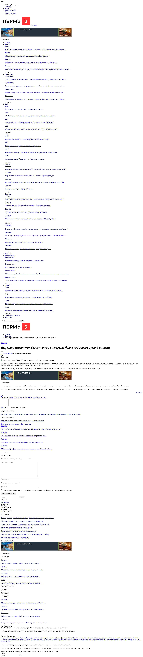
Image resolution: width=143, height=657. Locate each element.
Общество (8, 224)
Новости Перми (66, 639)
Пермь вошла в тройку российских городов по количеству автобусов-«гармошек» (32, 129)
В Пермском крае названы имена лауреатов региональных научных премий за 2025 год (34, 92)
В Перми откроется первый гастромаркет (14, 537)
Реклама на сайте (10, 13)
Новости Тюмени (55, 638)
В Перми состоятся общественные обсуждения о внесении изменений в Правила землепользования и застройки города (40, 414)
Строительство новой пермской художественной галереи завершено (27, 205)
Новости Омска (127, 638)
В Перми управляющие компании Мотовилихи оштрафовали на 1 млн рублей (31, 152)
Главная (7, 42)
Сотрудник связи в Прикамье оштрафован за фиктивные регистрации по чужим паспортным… (36, 280)
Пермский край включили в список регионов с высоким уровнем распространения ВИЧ (34, 182)
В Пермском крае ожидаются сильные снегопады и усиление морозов (28, 249)
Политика (8, 254)
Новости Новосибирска (70, 638)
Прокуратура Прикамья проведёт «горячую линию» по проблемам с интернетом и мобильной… (37, 229)
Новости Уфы (12, 639)
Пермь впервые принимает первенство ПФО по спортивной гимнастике (29, 310)
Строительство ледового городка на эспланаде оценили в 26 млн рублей (25, 524)
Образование (9, 74)
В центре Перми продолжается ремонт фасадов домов (23, 146)
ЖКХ (6, 134)
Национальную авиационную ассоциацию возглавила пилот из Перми (28, 297)
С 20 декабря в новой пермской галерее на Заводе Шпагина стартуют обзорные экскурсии (35, 199)
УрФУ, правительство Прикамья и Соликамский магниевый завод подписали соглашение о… (36, 79)
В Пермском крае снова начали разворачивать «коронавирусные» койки (25, 534)
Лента (7, 8)
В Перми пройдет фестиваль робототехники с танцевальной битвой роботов (30, 219)
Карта (7, 12)
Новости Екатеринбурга (99, 638)
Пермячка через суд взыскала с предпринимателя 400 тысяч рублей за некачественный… (34, 86)
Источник (139, 392)
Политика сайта (10, 10)
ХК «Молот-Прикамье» (12, 315)
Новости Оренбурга (26, 638)
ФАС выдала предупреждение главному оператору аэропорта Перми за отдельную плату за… (36, 235)
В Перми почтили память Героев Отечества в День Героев (24, 242)
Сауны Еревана (130, 639)
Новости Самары (24, 639)
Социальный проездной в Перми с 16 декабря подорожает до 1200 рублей (29, 122)
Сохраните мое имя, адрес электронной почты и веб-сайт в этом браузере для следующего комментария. (37, 490)
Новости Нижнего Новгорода (82, 639)
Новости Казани (84, 638)
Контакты (8, 6)
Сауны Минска (98, 639)
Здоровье (8, 164)
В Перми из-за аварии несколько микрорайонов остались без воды (27, 139)
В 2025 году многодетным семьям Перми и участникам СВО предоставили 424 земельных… (36, 49)
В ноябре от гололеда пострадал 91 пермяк (19, 189)
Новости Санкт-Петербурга (10, 638)
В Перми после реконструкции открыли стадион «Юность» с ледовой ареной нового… (34, 290)
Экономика (8, 317)
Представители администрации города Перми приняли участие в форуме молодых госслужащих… (38, 69)
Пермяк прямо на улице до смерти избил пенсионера (18, 531)
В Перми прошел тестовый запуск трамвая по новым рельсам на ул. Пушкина (31, 62)
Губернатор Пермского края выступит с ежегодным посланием (22, 521)
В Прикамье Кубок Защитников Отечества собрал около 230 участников (29, 304)
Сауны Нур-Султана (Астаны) (114, 639)
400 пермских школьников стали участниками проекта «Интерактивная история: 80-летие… (35, 99)
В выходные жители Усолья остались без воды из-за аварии (24, 159)
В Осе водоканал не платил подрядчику (18, 267)
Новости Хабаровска (38, 639)
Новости (7, 44)
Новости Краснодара (41, 638)
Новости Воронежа (114, 638)
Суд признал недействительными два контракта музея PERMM (26, 212)
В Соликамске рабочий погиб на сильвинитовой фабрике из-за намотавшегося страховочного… (37, 274)
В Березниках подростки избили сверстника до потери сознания (22, 421)
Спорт (7, 285)
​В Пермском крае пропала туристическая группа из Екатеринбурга (27, 56)
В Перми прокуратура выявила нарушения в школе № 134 (24, 260)
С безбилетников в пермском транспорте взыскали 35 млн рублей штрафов (30, 116)
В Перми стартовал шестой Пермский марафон (16, 528)
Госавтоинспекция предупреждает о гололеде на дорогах (24, 109)
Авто (6, 104)
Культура (8, 194)
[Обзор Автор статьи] (5, 406)
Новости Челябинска (53, 639)
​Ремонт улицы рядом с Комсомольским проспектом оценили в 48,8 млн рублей (27, 518)
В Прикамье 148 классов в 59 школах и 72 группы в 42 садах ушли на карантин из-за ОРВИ (35, 169)
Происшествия (9, 255)
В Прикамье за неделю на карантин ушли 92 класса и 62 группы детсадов (29, 176)
